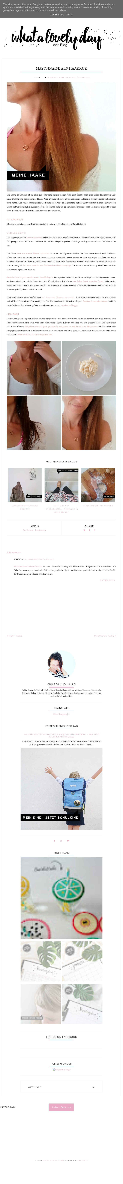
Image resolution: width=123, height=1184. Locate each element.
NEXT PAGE (15, 636)
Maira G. (83, 1160)
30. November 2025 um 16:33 (39, 559)
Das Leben (28, 530)
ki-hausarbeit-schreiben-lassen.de (28, 566)
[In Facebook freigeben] (89, 530)
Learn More (57, 14)
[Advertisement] (61, 1139)
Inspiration (40, 530)
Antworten (107, 580)
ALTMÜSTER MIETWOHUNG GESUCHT (25, 507)
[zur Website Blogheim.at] (61, 1069)
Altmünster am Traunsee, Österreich (68, 77)
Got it (70, 14)
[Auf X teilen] (84, 530)
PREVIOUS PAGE (104, 636)
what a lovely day (53, 1160)
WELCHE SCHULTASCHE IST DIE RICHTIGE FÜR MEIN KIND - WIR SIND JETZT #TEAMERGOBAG (61, 735)
